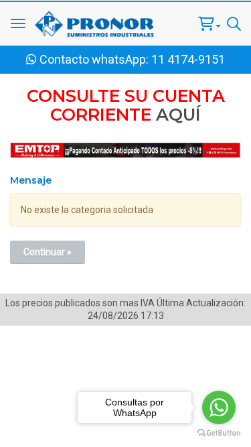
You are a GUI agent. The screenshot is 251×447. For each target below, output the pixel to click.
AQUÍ (178, 115)
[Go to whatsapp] (219, 407)
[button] (209, 24)
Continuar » (47, 252)
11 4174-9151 (188, 59)
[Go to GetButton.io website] (218, 433)
